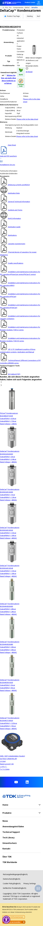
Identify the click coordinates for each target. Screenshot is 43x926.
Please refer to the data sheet (27, 119)
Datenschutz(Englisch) (11, 879)
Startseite (4, 7)
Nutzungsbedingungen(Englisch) (15, 874)
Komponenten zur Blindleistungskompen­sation (19, 7)
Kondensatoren (11, 7)
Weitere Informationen (13, 917)
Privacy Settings (29, 883)
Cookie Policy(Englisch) (12, 883)
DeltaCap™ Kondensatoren (28, 7)
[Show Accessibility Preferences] (6, 920)
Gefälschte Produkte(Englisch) (14, 888)
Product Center (30, 2)
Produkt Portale (7, 7)
